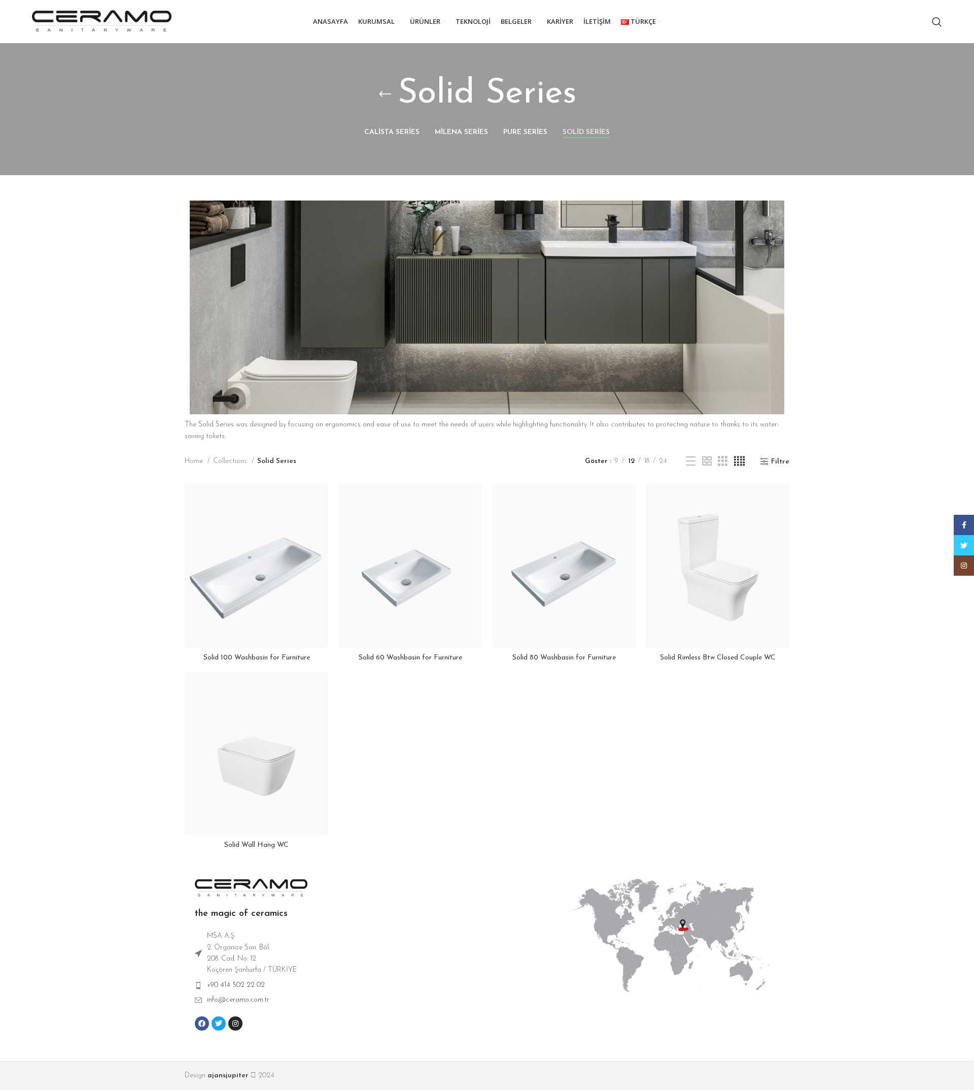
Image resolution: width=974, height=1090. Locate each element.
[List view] (690, 462)
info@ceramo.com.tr (238, 1000)
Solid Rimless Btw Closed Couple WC (718, 658)
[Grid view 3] (722, 462)
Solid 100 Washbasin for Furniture (256, 658)
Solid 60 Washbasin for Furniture (410, 658)
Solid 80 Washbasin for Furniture (564, 658)
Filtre (780, 462)
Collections (231, 461)
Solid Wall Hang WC (256, 845)
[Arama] (937, 22)
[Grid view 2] (707, 462)
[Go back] (385, 94)
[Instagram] (235, 1023)
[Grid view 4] (739, 462)
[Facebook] (202, 1023)
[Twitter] (219, 1023)
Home (195, 461)
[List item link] (375, 985)
